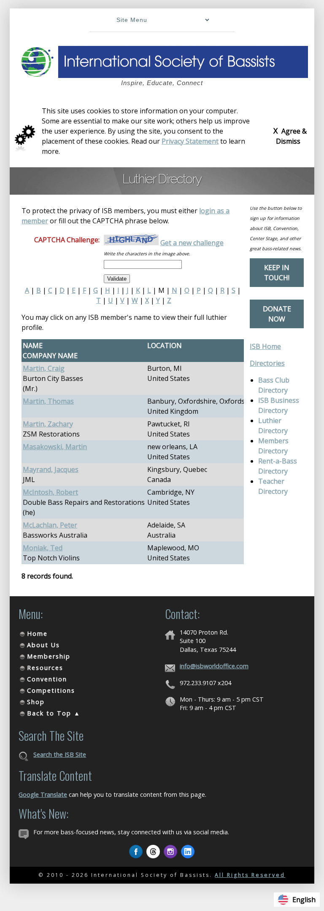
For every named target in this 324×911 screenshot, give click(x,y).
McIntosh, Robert (50, 492)
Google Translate (43, 794)
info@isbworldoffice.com (214, 666)
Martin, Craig (44, 368)
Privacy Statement (190, 141)
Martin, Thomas (48, 401)
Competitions (51, 690)
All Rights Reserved (250, 875)
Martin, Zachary (48, 424)
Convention (47, 679)
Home (37, 634)
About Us (43, 645)
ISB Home (265, 346)
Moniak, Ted (42, 547)
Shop (36, 702)
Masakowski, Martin (55, 446)
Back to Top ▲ (54, 713)
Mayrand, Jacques (50, 469)
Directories (267, 363)
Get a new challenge (192, 242)
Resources (45, 668)
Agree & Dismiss (290, 136)
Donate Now (277, 314)
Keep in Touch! (276, 272)
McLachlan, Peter (50, 525)
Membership (48, 656)
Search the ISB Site (59, 754)
